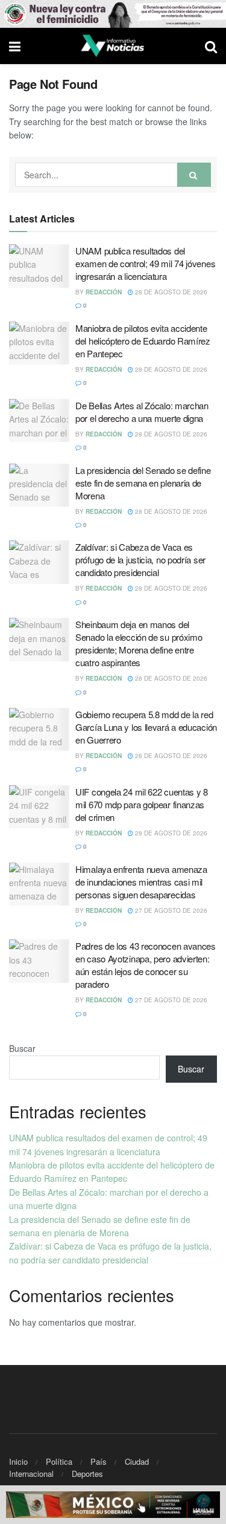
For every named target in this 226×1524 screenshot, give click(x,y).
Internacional (31, 1473)
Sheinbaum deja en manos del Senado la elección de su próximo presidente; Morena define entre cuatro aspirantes (138, 643)
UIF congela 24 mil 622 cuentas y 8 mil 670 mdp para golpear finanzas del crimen (141, 804)
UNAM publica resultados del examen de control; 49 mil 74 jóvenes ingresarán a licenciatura (145, 263)
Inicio (18, 1461)
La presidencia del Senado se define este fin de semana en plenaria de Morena (143, 483)
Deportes (87, 1473)
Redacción (104, 292)
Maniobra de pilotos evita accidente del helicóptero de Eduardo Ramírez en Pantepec (142, 341)
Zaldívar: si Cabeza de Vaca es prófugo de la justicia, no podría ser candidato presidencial (140, 559)
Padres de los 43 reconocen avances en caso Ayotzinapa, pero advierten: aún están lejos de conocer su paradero (145, 964)
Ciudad (137, 1461)
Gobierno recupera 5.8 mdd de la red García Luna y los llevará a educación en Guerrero (146, 727)
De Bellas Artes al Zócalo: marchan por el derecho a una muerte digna (142, 411)
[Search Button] (194, 175)
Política (59, 1461)
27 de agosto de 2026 (170, 910)
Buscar (22, 1048)
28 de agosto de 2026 (170, 292)
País (98, 1461)
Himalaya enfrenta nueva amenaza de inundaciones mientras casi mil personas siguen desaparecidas (141, 882)
